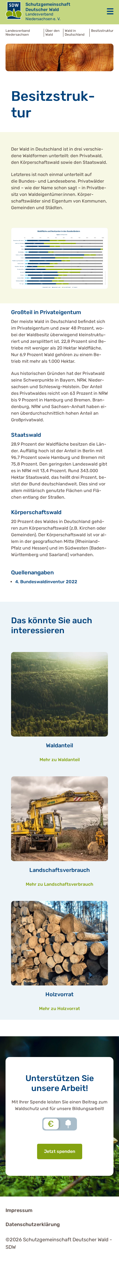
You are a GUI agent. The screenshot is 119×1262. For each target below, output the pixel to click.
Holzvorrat (59, 994)
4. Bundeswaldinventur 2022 (46, 581)
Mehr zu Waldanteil (60, 759)
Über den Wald (52, 32)
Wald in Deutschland (74, 32)
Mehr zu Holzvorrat (59, 1008)
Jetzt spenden (59, 1151)
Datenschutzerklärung (33, 1224)
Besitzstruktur (102, 31)
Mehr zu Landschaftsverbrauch (59, 884)
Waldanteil (59, 745)
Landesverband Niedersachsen (18, 32)
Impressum (19, 1210)
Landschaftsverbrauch (59, 870)
